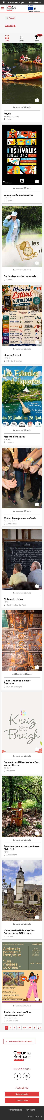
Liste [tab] (7, 41)
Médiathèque (35, 2)
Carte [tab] (21, 41)
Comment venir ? (22, 1100)
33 (30, 1028)
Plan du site (30, 1110)
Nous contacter (22, 1094)
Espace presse (33, 1116)
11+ (19, 1028)
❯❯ (39, 1028)
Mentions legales (15, 1110)
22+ (24, 1028)
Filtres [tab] (36, 41)
